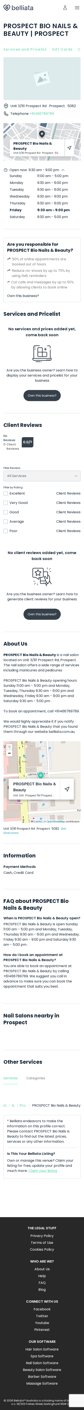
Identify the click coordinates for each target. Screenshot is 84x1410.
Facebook (42, 1309)
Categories (35, 1078)
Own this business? (23, 295)
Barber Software (42, 1376)
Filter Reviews (11, 468)
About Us (42, 1269)
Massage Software (42, 1383)
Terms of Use (42, 1242)
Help (42, 1275)
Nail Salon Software (42, 1363)
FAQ (42, 1282)
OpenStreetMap (56, 821)
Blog (42, 1289)
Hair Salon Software (42, 1349)
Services (10, 1078)
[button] (41, 776)
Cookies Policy (42, 1249)
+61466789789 (42, 113)
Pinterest (42, 1329)
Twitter (42, 1316)
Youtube (42, 1322)
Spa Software (42, 1356)
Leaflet (37, 821)
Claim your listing (42, 1170)
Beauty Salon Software (42, 1369)
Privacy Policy (42, 1235)
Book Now (42, 1201)
